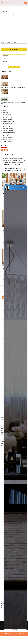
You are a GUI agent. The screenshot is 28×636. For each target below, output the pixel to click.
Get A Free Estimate (14, 66)
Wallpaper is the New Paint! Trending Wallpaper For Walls (12, 80)
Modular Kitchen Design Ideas (9, 115)
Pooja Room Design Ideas (8, 128)
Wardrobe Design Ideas (7, 137)
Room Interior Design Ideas (8, 121)
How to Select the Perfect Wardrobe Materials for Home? (14, 162)
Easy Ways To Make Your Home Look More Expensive (13, 158)
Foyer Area (3, 613)
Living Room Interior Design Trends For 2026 (11, 164)
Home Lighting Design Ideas (8, 126)
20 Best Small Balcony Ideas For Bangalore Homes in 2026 (14, 160)
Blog (7, 11)
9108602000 (7, 633)
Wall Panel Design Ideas (7, 141)
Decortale (5, 110)
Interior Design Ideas (7, 114)
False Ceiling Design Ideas (8, 139)
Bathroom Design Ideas (7, 135)
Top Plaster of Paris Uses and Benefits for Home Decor (11, 95)
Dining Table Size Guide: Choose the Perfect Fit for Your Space (13, 87)
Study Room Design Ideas (8, 130)
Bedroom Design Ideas (7, 119)
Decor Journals (6, 112)
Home (3, 11)
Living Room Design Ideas (8, 117)
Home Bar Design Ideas (7, 123)
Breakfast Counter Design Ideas (9, 132)
